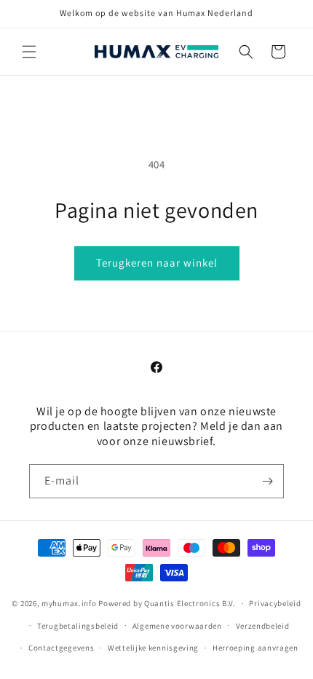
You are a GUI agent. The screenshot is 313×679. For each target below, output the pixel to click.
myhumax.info (68, 603)
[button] (29, 52)
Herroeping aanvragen (255, 648)
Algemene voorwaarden (177, 626)
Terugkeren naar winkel (157, 263)
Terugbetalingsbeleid (78, 626)
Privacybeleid (275, 603)
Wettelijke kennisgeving (153, 648)
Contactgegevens (61, 648)
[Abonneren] (267, 481)
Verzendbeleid (263, 626)
